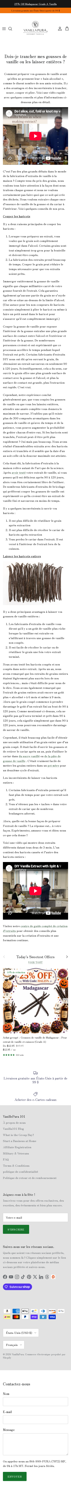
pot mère (53, 765)
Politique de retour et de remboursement (29, 1177)
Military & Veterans (16, 1153)
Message (9, 1430)
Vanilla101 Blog (13, 1128)
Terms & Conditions (16, 1165)
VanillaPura (18, 1354)
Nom (6, 1394)
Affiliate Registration (17, 1147)
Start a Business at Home (19, 1141)
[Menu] (4, 29)
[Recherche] (12, 29)
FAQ (6, 1159)
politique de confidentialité (20, 1171)
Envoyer (15, 1476)
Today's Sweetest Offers (35, 957)
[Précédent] (5, 1001)
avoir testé (19, 472)
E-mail (7, 1412)
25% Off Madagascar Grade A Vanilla (35, 4)
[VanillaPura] (35, 28)
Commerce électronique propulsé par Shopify (34, 1355)
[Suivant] (65, 1001)
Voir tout (35, 962)
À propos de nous (14, 1122)
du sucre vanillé (29, 756)
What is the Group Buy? (18, 1134)
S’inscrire (16, 1229)
